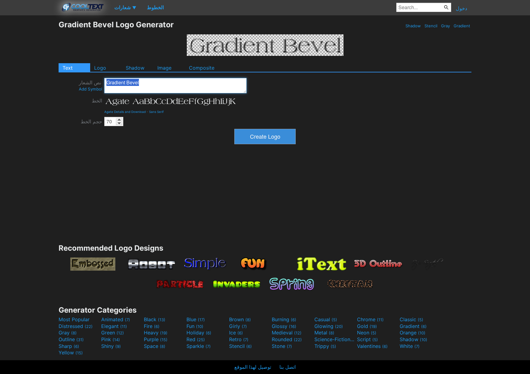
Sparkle (198, 346)
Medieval (286, 333)
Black (154, 319)
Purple (155, 339)
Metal (324, 333)
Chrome (370, 319)
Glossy (284, 326)
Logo (100, 68)
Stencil (431, 25)
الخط (97, 101)
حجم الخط (91, 121)
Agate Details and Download (125, 112)
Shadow (413, 25)
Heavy (155, 333)
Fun (194, 326)
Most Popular (74, 319)
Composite (201, 68)
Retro (238, 339)
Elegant (114, 326)
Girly (238, 326)
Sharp (69, 346)
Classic (411, 319)
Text (68, 68)
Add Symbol (90, 89)
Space (154, 346)
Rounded (287, 339)
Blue (195, 319)
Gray (445, 25)
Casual (325, 319)
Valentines (372, 346)
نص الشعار (90, 85)
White (410, 346)
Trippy (325, 346)
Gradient (461, 25)
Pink (110, 339)
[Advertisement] (29, 112)
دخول (461, 8)
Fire (151, 326)
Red (195, 339)
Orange (412, 333)
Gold (367, 326)
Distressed (76, 326)
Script (367, 339)
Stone (282, 346)
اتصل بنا (287, 367)
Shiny (111, 346)
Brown (240, 319)
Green (112, 333)
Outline (71, 339)
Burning (284, 319)
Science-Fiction (334, 339)
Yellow (71, 352)
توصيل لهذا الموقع (252, 367)
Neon (366, 333)
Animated (115, 319)
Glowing (328, 326)
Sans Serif (156, 112)
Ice (236, 333)
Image (164, 68)
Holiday (198, 333)
